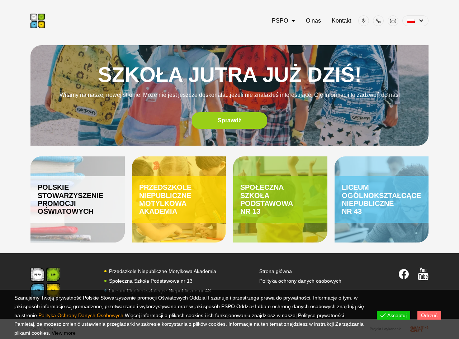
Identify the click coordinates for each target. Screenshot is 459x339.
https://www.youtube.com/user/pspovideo (423, 274)
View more (64, 333)
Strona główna (275, 271)
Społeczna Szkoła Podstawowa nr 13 (280, 199)
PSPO (280, 21)
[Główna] (37, 21)
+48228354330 (378, 20)
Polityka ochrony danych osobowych (300, 281)
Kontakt (341, 21)
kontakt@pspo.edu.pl (393, 20)
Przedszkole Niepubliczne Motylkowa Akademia (179, 199)
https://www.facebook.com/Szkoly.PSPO (404, 274)
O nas (313, 21)
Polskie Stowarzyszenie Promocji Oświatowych (77, 199)
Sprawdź (229, 120)
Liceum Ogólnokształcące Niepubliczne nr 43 (382, 199)
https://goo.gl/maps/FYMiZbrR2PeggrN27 (363, 20)
